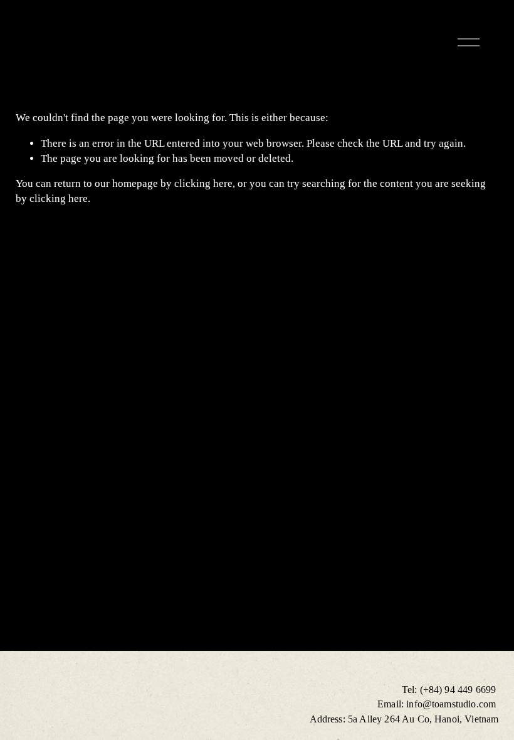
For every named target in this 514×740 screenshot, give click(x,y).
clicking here (203, 183)
